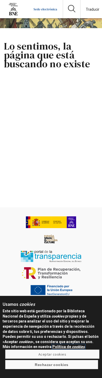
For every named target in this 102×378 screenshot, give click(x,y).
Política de (68, 347)
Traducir (92, 9)
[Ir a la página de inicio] (45, 14)
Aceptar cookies (52, 354)
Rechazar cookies (52, 365)
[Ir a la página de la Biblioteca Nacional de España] (13, 14)
